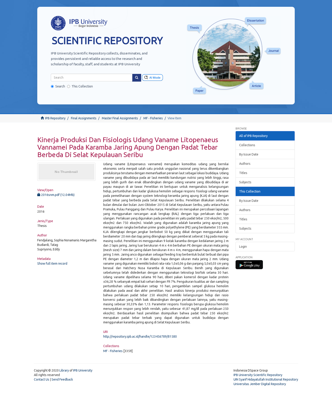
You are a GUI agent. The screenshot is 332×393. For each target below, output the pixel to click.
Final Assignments (83, 118)
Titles (243, 173)
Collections (247, 145)
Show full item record (52, 263)
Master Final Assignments (120, 118)
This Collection (82, 86)
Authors (244, 163)
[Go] (136, 78)
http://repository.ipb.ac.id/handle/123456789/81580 (140, 336)
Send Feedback (62, 379)
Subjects (245, 182)
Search (60, 86)
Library (64, 370)
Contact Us (41, 379)
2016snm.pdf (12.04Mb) (57, 195)
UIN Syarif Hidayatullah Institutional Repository (266, 379)
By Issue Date (248, 154)
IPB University (82, 370)
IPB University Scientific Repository (258, 375)
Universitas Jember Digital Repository (260, 384)
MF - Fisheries (153, 118)
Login (243, 246)
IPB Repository (55, 118)
